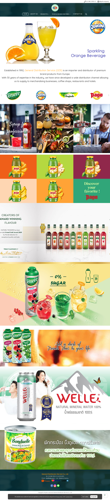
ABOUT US (34, 14)
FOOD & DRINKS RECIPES (60, 14)
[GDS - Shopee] (46, 480)
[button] (86, 14)
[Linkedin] (65, 480)
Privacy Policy (59, 496)
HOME (25, 14)
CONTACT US (77, 14)
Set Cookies (85, 496)
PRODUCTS (44, 14)
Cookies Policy (69, 496)
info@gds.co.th (50, 478)
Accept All (93, 496)
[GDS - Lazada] (56, 480)
